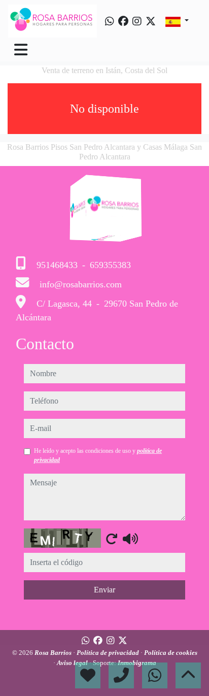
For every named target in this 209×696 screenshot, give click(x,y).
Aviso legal (73, 663)
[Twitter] (151, 21)
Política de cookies (170, 652)
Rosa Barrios (53, 652)
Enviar (104, 589)
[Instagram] (137, 21)
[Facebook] (123, 21)
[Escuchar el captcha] (130, 538)
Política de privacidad (109, 652)
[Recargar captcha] (111, 538)
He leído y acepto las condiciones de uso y (98, 455)
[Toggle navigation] (20, 49)
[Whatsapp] (109, 21)
